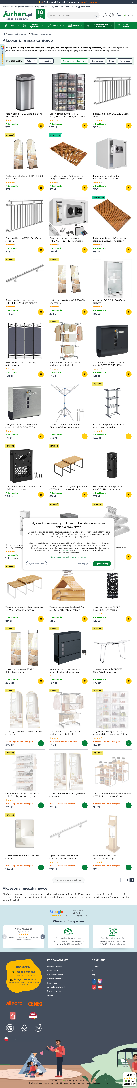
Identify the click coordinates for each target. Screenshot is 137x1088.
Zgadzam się (101, 563)
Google (64, 550)
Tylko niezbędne (36, 563)
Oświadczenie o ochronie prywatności (68, 557)
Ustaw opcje (82, 563)
